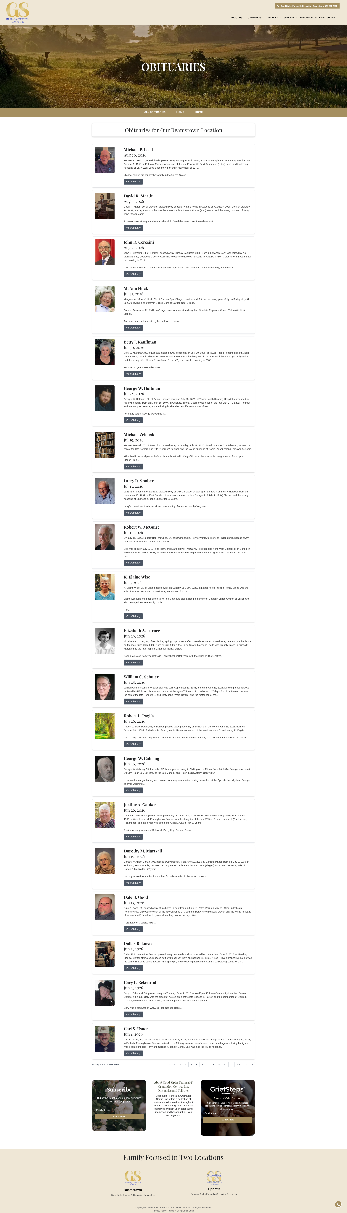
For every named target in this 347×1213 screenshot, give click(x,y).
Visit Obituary (133, 181)
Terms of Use (174, 1211)
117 (238, 1065)
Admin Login (188, 1211)
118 (246, 1065)
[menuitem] (237, 17)
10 (225, 1065)
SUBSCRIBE (119, 1116)
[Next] (252, 1064)
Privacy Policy (159, 1211)
